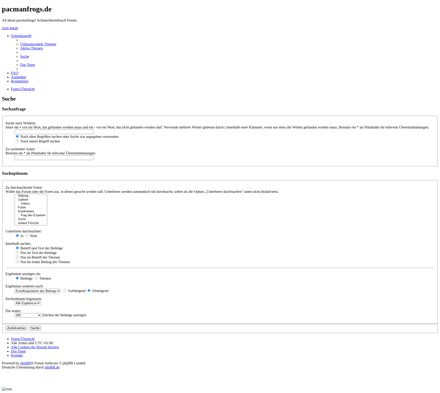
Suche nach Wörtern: (21, 123)
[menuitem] (38, 44)
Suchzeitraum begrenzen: (24, 299)
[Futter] (31, 208)
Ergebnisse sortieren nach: (24, 286)
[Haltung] (31, 196)
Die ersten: (13, 311)
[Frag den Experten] (31, 215)
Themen (44, 278)
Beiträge (26, 278)
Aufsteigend (76, 291)
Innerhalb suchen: (18, 244)
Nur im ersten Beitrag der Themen (44, 262)
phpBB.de (52, 367)
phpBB (25, 363)
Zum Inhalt (10, 28)
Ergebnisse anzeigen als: (23, 274)
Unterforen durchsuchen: (23, 231)
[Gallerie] (31, 200)
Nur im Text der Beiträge (38, 253)
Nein (33, 236)
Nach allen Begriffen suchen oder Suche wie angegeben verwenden (68, 137)
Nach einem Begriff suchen (39, 141)
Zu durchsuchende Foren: (24, 187)
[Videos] (31, 204)
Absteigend (99, 291)
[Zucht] (31, 219)
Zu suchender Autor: (20, 149)
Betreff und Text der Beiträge (41, 248)
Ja (21, 236)
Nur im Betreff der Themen (39, 257)
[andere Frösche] (31, 223)
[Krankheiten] (31, 211)
